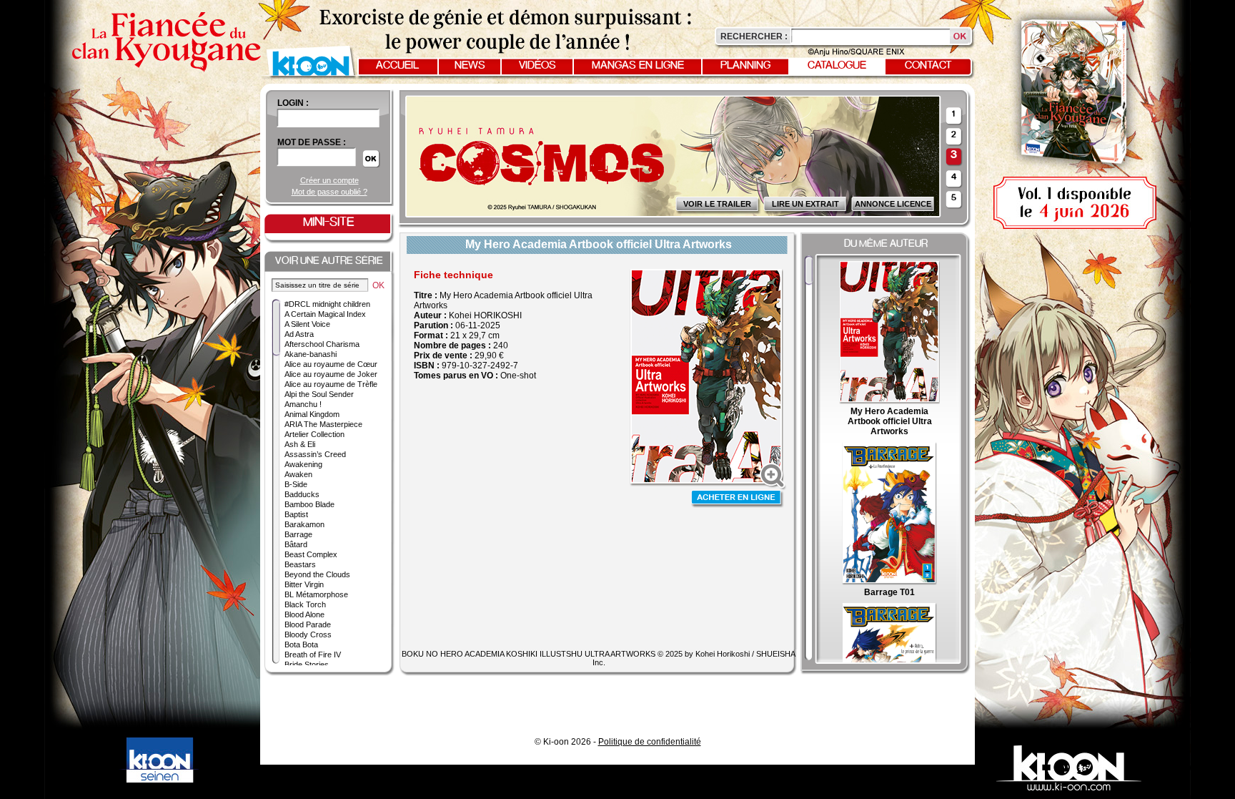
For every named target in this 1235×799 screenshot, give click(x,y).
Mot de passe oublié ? (329, 191)
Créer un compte (329, 180)
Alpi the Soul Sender (319, 394)
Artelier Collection (314, 434)
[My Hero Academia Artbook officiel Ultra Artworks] (889, 401)
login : (293, 103)
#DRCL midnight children (327, 304)
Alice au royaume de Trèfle (330, 384)
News (470, 66)
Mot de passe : (311, 142)
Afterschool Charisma (321, 344)
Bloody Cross (308, 634)
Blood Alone (304, 614)
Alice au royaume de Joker (330, 374)
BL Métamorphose (316, 594)
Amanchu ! (303, 404)
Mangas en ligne (638, 66)
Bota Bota (301, 644)
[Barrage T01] (889, 582)
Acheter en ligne (737, 499)
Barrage (298, 534)
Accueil (397, 66)
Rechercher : (754, 36)
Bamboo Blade (309, 504)
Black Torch (305, 604)
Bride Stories (306, 664)
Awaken (298, 474)
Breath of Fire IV (312, 654)
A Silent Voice (307, 324)
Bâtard (295, 544)
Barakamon (304, 524)
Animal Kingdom (311, 414)
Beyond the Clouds (317, 574)
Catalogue (837, 66)
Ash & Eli (299, 444)
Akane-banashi (310, 354)
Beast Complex (310, 554)
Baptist (296, 514)
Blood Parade (307, 624)
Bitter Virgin (304, 584)
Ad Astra (299, 334)
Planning (745, 66)
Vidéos (537, 66)
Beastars (300, 564)
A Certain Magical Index (325, 314)
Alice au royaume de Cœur (330, 364)
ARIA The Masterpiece (323, 424)
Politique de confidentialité (649, 742)
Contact (928, 66)
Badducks (301, 494)
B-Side (295, 484)
